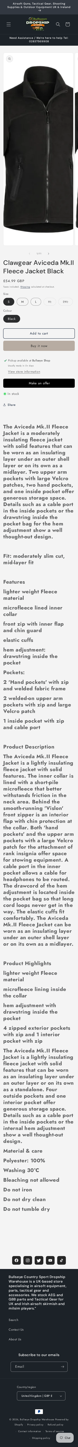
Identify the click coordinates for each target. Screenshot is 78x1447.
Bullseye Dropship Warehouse (37, 1419)
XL (52, 302)
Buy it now (39, 346)
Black (12, 319)
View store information (24, 371)
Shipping (25, 286)
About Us (15, 1339)
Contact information (29, 1431)
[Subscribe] (62, 1367)
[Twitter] (39, 1260)
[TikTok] (61, 1260)
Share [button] (12, 405)
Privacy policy (35, 1424)
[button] (8, 24)
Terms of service (55, 1431)
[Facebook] (16, 1260)
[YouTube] (50, 1260)
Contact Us (16, 1329)
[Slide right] (48, 253)
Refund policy (55, 1424)
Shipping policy (41, 1438)
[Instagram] (27, 1260)
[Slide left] (29, 253)
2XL (68, 302)
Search (13, 1320)
